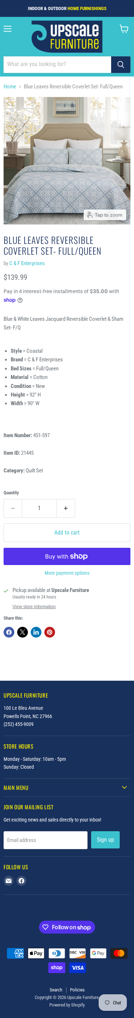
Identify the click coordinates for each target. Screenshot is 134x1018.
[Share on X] (22, 632)
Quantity (11, 492)
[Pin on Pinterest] (49, 632)
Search (56, 989)
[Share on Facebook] (9, 632)
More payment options (67, 573)
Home (10, 87)
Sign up (105, 839)
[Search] (120, 64)
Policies (77, 989)
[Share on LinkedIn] (36, 632)
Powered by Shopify (67, 1005)
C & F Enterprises (27, 263)
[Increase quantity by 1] (66, 508)
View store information (34, 606)
